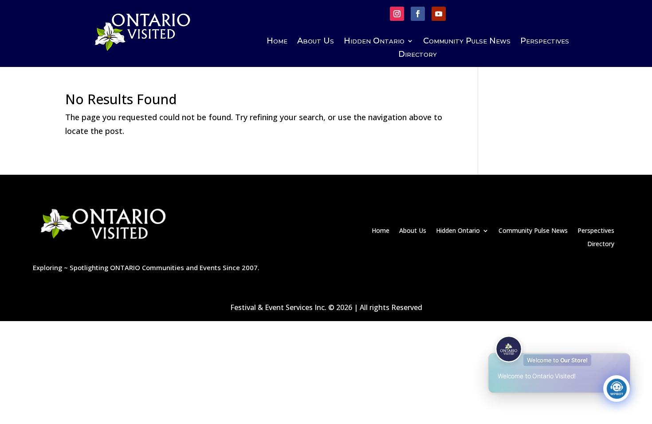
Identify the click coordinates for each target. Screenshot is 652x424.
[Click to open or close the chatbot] (616, 388)
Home (277, 42)
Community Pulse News (467, 42)
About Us (315, 42)
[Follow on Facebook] (418, 14)
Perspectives (544, 42)
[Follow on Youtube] (439, 14)
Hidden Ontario (374, 42)
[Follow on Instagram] (397, 14)
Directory (417, 55)
